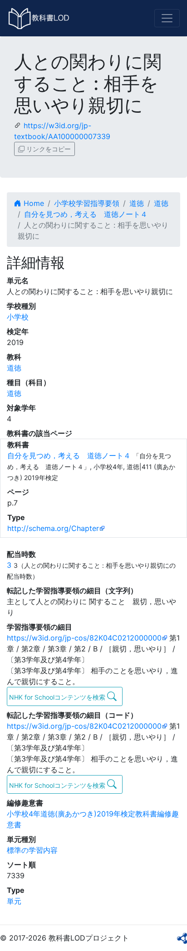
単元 (14, 901)
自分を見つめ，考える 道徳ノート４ (86, 214)
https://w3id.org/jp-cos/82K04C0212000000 (84, 637)
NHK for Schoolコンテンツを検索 (58, 697)
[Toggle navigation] (167, 18)
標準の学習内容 (32, 850)
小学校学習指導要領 (86, 203)
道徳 (136, 203)
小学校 (18, 316)
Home (32, 203)
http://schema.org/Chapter (53, 528)
